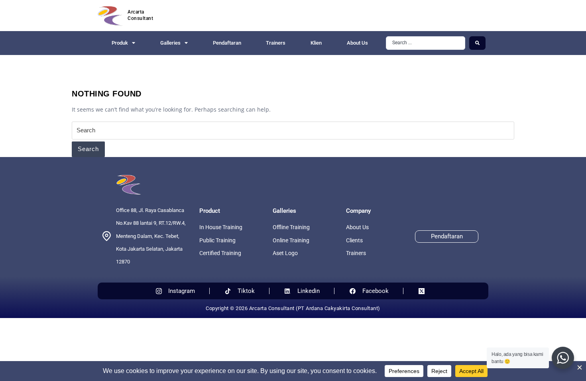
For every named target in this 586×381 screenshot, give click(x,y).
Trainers (275, 43)
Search (88, 148)
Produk (120, 43)
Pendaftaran (227, 43)
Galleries (170, 43)
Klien (316, 43)
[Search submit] (477, 43)
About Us (357, 43)
